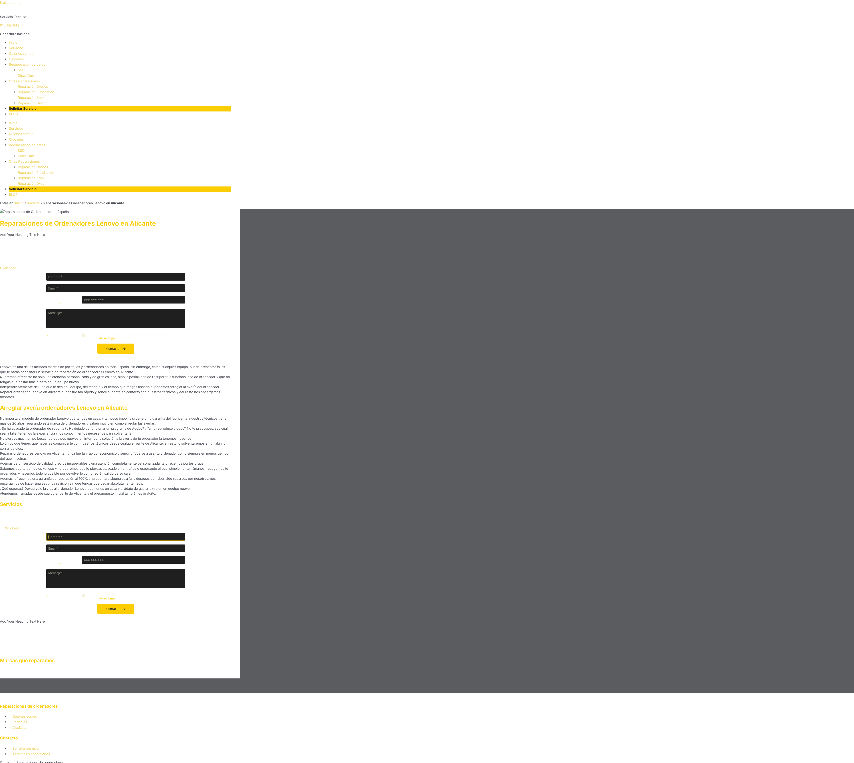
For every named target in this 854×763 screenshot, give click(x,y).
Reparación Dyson (32, 103)
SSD (21, 70)
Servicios (16, 48)
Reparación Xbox (31, 97)
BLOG (13, 114)
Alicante (33, 203)
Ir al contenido (11, 2)
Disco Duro (26, 75)
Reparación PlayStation (36, 92)
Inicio (13, 42)
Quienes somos (21, 53)
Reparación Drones (33, 86)
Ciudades (16, 59)
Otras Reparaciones (24, 81)
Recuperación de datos (27, 64)
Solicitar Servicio (22, 108)
